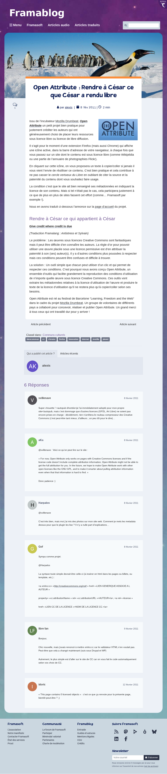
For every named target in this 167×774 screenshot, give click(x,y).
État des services (16, 740)
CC (43, 339)
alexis (68, 107)
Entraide (81, 729)
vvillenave (44, 398)
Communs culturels (54, 335)
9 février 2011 (131, 628)
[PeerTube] (135, 733)
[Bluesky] (154, 733)
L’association (14, 729)
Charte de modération (53, 743)
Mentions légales (85, 736)
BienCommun (33, 339)
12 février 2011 (130, 684)
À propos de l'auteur (40, 353)
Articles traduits (87, 25)
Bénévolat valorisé (51, 736)
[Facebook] (125, 741)
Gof (40, 546)
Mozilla (96, 339)
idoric (42, 684)
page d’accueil (104, 206)
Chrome (51, 339)
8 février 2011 (131, 398)
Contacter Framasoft (18, 736)
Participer (47, 733)
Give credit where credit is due (50, 226)
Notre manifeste (16, 733)
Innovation (73, 339)
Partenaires (48, 740)
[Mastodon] (125, 733)
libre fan (43, 628)
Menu (17, 25)
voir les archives (151, 766)
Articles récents (69, 353)
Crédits (80, 743)
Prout (10, 743)
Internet (85, 339)
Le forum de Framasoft (54, 729)
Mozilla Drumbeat (66, 121)
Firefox (62, 339)
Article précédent (41, 324)
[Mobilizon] (144, 733)
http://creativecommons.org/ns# (70, 586)
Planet (105, 339)
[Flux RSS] (116, 733)
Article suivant (128, 324)
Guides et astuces (86, 733)
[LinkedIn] (116, 741)
